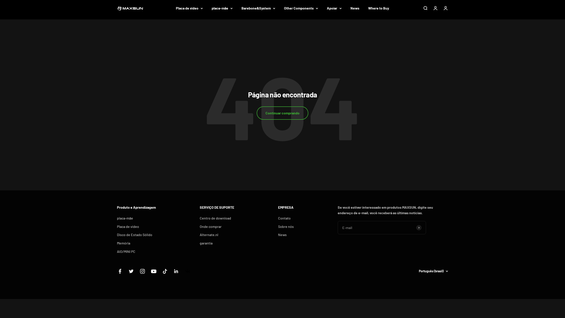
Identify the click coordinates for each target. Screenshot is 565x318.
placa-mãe (220, 8)
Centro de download (215, 218)
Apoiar (332, 8)
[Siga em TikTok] (165, 271)
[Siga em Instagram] (142, 271)
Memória (123, 243)
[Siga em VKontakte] (187, 271)
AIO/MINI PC (126, 251)
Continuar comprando (282, 113)
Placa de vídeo (187, 8)
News (354, 8)
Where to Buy (378, 8)
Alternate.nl (209, 235)
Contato (284, 218)
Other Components (299, 8)
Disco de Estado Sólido (134, 235)
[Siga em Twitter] (131, 271)
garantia (206, 243)
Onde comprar (211, 226)
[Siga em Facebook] (120, 271)
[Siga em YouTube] (154, 271)
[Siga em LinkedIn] (176, 271)
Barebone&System (256, 8)
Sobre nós (286, 226)
